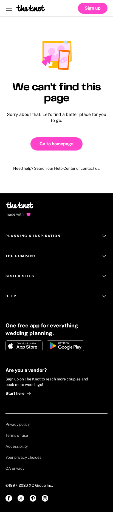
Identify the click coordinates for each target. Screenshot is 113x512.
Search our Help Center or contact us (66, 168)
